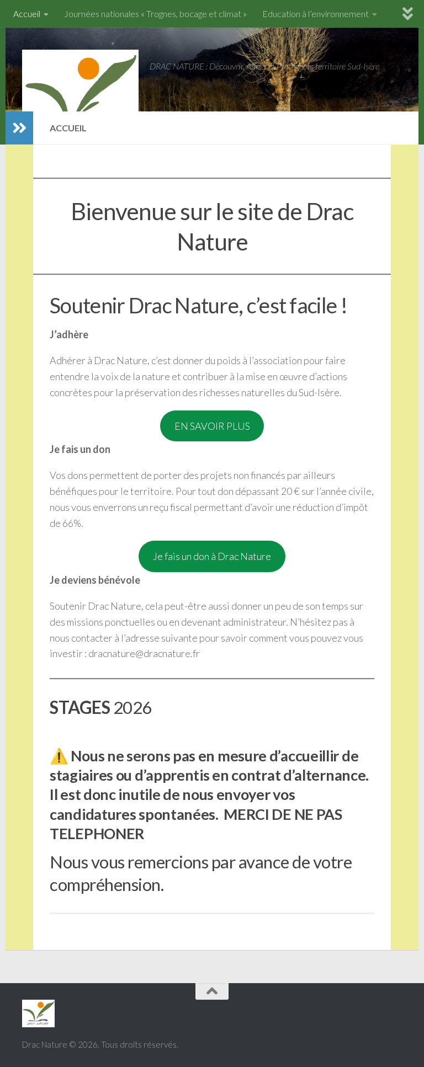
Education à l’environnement (315, 13)
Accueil (26, 13)
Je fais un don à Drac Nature (212, 556)
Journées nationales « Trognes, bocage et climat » (155, 13)
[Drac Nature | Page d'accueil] (80, 99)
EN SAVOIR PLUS (212, 426)
